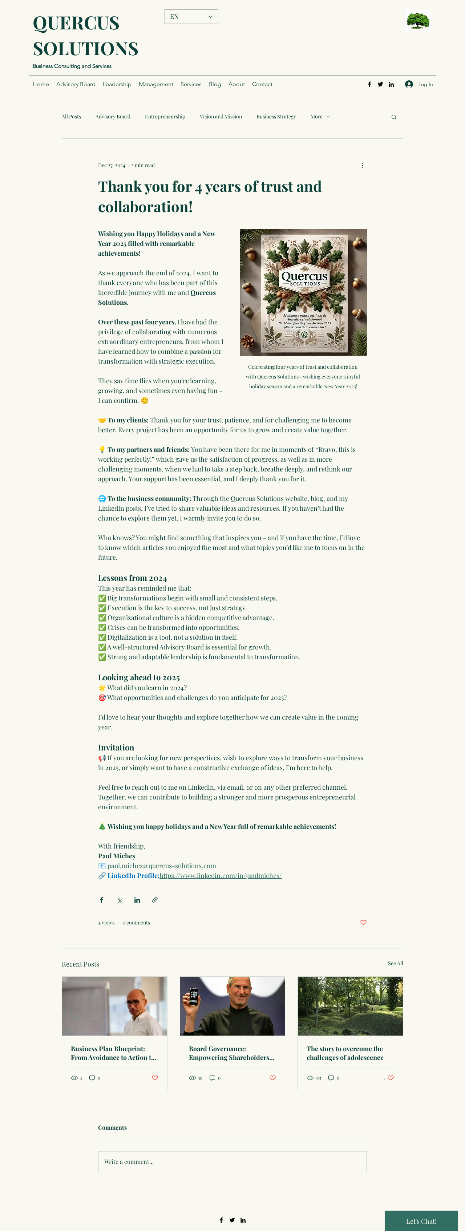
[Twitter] (380, 84)
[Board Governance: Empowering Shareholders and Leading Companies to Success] (232, 1006)
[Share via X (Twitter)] (119, 899)
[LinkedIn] (391, 84)
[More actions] (362, 165)
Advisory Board (113, 116)
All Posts (71, 116)
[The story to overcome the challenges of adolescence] (350, 1006)
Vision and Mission (221, 116)
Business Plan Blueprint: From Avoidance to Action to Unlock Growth (113, 1053)
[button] (394, 117)
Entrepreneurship (165, 116)
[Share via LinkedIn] (137, 899)
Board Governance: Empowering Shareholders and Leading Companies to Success (229, 1053)
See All (395, 963)
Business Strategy (276, 116)
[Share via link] (154, 899)
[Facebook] (369, 84)
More (317, 116)
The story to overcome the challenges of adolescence (345, 1053)
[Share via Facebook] (101, 899)
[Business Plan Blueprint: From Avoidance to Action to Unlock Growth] (114, 1006)
